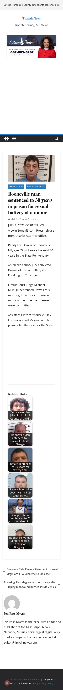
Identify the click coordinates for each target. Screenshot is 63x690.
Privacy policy (46, 683)
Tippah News (31, 18)
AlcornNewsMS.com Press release (31, 230)
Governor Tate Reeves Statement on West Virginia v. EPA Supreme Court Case (32, 571)
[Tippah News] (6, 138)
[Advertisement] (31, 100)
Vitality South (33, 679)
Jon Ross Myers (31, 219)
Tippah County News (36, 186)
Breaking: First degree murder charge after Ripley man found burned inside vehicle (30, 585)
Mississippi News (16, 186)
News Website (14, 679)
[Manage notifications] (7, 682)
